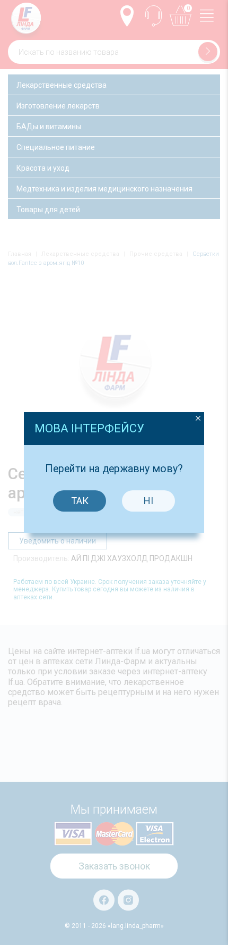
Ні (148, 500)
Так (80, 500)
